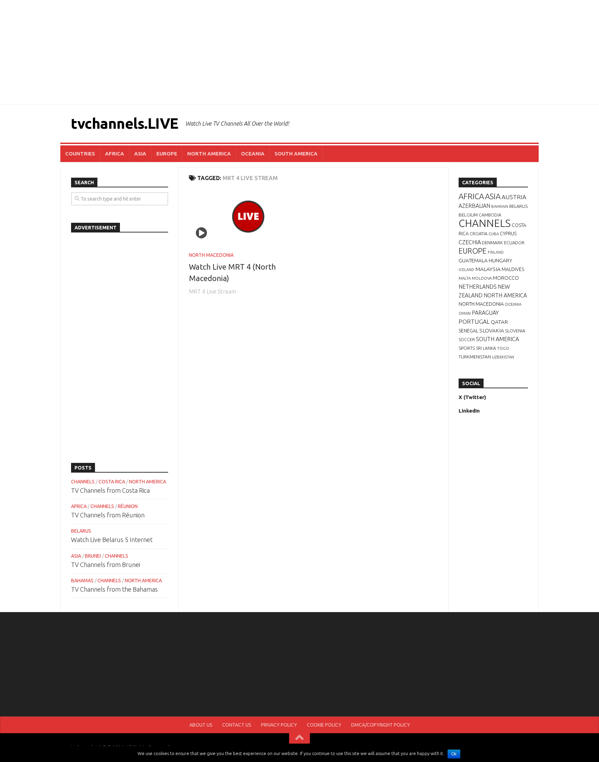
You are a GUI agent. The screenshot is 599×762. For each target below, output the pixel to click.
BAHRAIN (499, 206)
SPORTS (467, 348)
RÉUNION (128, 506)
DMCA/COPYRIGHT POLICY (380, 725)
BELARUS (81, 531)
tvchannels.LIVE (125, 123)
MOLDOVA (482, 278)
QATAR (499, 322)
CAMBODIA (490, 215)
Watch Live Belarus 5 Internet (112, 539)
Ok (454, 754)
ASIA (140, 153)
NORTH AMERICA (209, 153)
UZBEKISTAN (503, 357)
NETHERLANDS (478, 286)
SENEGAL (468, 330)
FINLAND (496, 252)
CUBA (493, 233)
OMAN (465, 313)
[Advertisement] (299, 52)
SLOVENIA (515, 330)
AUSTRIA (514, 197)
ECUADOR (514, 242)
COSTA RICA (111, 481)
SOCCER (467, 339)
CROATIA (478, 233)
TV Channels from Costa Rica (110, 490)
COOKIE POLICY (324, 725)
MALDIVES (513, 269)
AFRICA (114, 153)
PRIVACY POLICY (279, 725)
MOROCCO (506, 278)
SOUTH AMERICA (296, 153)
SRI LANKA (486, 348)
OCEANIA (252, 153)
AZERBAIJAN (474, 206)
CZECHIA (470, 242)
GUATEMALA (473, 260)
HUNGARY (500, 260)
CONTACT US (236, 725)
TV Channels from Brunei (105, 564)
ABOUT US (200, 725)
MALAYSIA (488, 269)
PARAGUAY (485, 313)
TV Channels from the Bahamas (114, 589)
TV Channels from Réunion (108, 514)
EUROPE (166, 153)
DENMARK (492, 242)
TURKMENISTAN (475, 356)
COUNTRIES (80, 153)
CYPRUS (508, 233)
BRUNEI (93, 556)
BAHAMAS (82, 580)
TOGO (503, 348)
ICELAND (466, 270)
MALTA (465, 278)
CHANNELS (83, 481)
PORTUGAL (474, 321)
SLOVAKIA (491, 330)
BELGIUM (468, 215)
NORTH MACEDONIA (211, 255)
